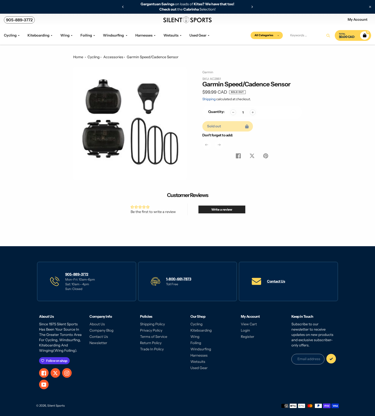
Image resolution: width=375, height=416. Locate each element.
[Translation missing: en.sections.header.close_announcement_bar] (370, 7)
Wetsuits (197, 362)
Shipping (209, 99)
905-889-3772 (19, 20)
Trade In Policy (152, 349)
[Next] (252, 7)
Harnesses (199, 355)
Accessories (113, 57)
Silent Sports (56, 405)
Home (78, 57)
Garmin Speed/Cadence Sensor (153, 57)
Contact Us (276, 281)
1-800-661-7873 (178, 279)
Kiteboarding (201, 330)
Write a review (221, 209)
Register (247, 337)
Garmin (207, 72)
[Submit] (331, 358)
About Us (97, 324)
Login (245, 330)
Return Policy (151, 343)
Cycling (94, 57)
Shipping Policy (152, 324)
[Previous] (123, 7)
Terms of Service (153, 337)
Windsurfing (200, 349)
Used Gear (199, 368)
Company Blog (101, 330)
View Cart (249, 324)
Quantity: (216, 112)
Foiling (195, 343)
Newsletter (98, 343)
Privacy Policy (151, 330)
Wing (194, 337)
